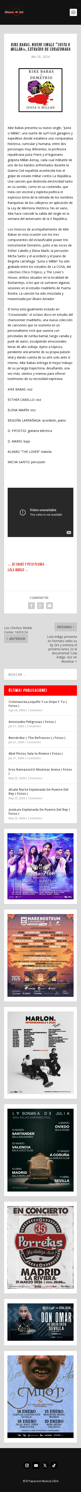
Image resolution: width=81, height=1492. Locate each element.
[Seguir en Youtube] (36, 1465)
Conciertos (35, 710)
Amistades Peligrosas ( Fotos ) (32, 722)
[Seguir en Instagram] (27, 1465)
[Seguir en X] (45, 1465)
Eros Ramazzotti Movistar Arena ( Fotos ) (40, 771)
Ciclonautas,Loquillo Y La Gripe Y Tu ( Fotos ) (38, 704)
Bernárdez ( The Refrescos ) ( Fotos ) (37, 738)
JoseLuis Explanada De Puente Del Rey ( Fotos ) (39, 811)
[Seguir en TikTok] (54, 1465)
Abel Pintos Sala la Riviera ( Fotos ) (36, 753)
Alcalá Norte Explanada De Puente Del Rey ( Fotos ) (38, 791)
